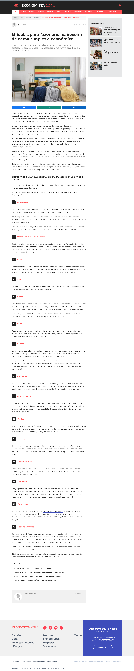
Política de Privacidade (113, 661)
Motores (40, 11)
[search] (120, 5)
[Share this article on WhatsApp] (49, 107)
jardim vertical (67, 354)
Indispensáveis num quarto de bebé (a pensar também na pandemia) (39, 572)
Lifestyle (67, 11)
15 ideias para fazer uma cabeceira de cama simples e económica (60, 17)
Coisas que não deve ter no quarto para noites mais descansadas (37, 576)
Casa (59, 11)
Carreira (50, 11)
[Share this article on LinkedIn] (74, 107)
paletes (40, 351)
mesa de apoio (39, 354)
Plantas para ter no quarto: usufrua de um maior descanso (35, 580)
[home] (69, 5)
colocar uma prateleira (53, 511)
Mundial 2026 (111, 11)
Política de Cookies (80, 661)
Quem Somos (26, 661)
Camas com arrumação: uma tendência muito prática (33, 568)
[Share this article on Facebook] (24, 107)
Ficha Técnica (52, 661)
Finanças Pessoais (27, 11)
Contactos (15, 661)
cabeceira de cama (24, 185)
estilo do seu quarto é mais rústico (31, 426)
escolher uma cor (78, 304)
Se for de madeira (62, 167)
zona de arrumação (55, 452)
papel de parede (46, 403)
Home (15, 11)
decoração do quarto (28, 188)
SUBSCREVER (102, 647)
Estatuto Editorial (39, 661)
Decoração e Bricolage (32, 17)
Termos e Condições (95, 661)
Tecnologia (89, 11)
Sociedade (78, 11)
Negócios (100, 11)
